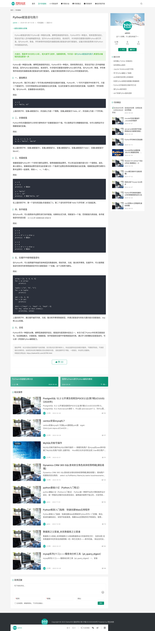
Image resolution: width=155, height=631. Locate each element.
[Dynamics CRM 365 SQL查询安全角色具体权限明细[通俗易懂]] (27, 472)
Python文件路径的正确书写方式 (124, 85)
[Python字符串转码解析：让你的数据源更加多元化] (117, 195)
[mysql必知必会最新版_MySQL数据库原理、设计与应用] (117, 152)
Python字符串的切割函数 (134, 139)
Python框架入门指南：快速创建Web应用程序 (66, 509)
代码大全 (66, 4)
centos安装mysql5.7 (54, 421)
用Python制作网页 (120, 89)
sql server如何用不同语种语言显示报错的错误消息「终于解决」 (133, 131)
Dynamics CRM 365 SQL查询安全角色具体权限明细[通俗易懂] (73, 467)
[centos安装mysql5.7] (27, 428)
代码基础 (43, 4)
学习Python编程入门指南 (122, 73)
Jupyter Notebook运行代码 (123, 69)
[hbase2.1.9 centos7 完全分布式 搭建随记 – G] (117, 163)
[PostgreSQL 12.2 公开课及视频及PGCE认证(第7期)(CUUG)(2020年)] (27, 405)
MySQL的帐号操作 (52, 443)
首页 (33, 4)
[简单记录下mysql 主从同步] (117, 184)
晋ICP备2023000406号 (89, 622)
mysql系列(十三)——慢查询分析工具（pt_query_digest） (72, 554)
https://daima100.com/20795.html (39, 353)
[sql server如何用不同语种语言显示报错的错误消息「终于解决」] (117, 131)
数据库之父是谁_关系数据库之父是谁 (61, 531)
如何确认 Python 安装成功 (122, 61)
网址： (80, 598)
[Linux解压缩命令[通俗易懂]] (117, 173)
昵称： (18, 598)
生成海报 (86, 628)
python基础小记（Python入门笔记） (62, 487)
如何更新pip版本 (119, 65)
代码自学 (55, 4)
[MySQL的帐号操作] (27, 450)
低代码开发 (101, 4)
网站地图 (111, 622)
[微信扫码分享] (93, 628)
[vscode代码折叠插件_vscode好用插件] (117, 120)
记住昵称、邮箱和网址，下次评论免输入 (29, 603)
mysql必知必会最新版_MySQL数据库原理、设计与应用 (133, 152)
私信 (133, 49)
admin (15, 23)
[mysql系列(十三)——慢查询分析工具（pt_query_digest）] (27, 561)
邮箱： (49, 598)
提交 (101, 603)
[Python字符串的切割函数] (117, 142)
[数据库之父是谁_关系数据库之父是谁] (27, 539)
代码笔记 (77, 4)
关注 (123, 49)
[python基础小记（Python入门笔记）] (27, 494)
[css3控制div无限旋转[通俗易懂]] (117, 205)
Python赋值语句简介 (84, 54)
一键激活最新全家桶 (20, 28)
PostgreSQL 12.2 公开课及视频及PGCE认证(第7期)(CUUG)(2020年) (74, 400)
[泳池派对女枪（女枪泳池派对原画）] (117, 110)
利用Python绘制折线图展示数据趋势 (126, 81)
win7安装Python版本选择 (122, 93)
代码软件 (89, 4)
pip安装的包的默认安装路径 (123, 77)
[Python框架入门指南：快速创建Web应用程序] (27, 517)
